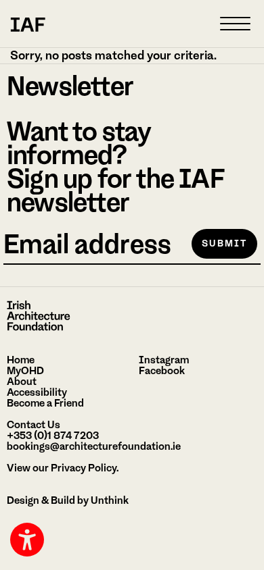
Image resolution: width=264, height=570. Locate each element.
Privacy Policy (83, 468)
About (22, 381)
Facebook (162, 371)
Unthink (110, 500)
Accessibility (37, 392)
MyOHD (25, 371)
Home (21, 360)
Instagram (164, 360)
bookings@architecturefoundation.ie (94, 446)
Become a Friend (45, 403)
